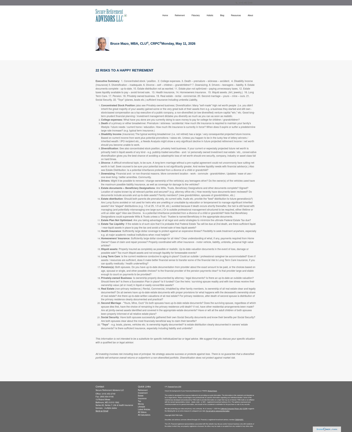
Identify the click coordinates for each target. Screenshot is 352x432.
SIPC (241, 419)
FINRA (237, 419)
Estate (140, 395)
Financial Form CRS (174, 386)
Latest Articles (144, 409)
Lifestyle (141, 406)
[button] (179, 15)
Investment (143, 392)
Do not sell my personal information (217, 411)
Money (141, 403)
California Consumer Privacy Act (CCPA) (234, 408)
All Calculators (144, 414)
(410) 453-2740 (245, 2)
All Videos (142, 412)
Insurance (142, 398)
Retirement (143, 390)
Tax (139, 401)
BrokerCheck (212, 391)
